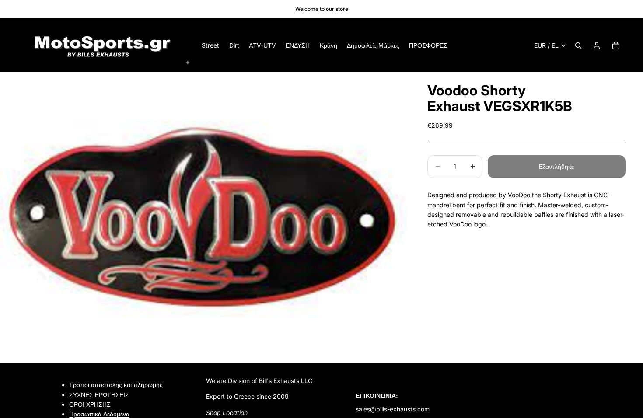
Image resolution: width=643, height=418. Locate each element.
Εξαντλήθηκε (556, 166)
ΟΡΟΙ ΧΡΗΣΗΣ (90, 404)
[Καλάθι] (616, 45)
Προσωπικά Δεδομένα (99, 414)
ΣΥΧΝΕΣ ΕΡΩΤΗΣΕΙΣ (99, 394)
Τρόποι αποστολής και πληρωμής (116, 384)
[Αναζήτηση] (578, 45)
